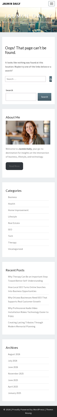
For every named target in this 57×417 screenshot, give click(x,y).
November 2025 (16, 373)
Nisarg (28, 413)
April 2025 (13, 386)
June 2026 (13, 367)
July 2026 (12, 360)
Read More (14, 166)
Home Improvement (18, 210)
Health (11, 203)
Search (9, 90)
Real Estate (14, 223)
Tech (10, 235)
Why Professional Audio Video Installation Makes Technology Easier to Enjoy (28, 312)
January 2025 (14, 393)
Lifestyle (12, 216)
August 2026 (14, 354)
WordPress (38, 409)
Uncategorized (15, 248)
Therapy (12, 242)
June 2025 (13, 380)
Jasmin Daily (11, 3)
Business (12, 197)
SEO (10, 229)
